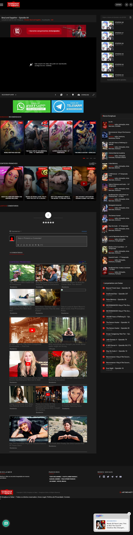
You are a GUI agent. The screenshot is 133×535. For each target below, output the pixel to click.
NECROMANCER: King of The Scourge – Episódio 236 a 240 (118, 311)
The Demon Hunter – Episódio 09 (117, 328)
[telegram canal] (112, 477)
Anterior (55, 95)
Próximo (67, 95)
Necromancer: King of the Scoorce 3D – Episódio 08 (118, 363)
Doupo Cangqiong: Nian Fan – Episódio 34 (118, 334)
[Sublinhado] (24, 245)
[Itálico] (21, 245)
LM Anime (52, 481)
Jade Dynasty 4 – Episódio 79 (116, 340)
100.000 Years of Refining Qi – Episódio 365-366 (118, 317)
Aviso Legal (42, 497)
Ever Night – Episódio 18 (114, 368)
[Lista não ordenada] (32, 245)
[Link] (38, 245)
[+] (42, 245)
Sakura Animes (54, 479)
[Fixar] (26, 245)
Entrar (118, 4)
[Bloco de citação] (35, 245)
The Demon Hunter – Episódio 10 (117, 322)
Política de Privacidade (55, 497)
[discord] (104, 477)
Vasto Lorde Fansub (69, 476)
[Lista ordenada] (29, 245)
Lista (61, 95)
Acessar (84, 231)
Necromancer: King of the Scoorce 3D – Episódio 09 (118, 357)
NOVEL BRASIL (61, 481)
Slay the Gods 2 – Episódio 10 (116, 351)
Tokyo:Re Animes (55, 476)
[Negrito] (18, 245)
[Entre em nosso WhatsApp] (31, 106)
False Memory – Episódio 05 (116, 299)
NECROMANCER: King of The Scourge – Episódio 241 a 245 (118, 305)
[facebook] (100, 477)
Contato (67, 497)
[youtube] (120, 477)
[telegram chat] (116, 477)
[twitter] (108, 477)
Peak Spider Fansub (68, 479)
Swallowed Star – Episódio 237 (117, 294)
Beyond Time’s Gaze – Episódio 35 (118, 288)
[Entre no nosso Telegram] (68, 106)
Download (83, 95)
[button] (84, 158)
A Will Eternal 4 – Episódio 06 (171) (118, 345)
